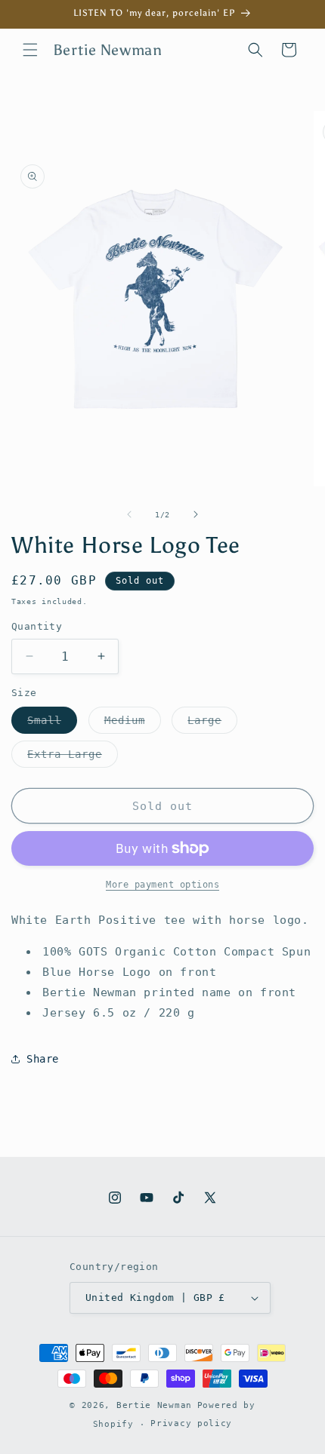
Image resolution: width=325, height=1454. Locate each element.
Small (52, 723)
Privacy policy (191, 1423)
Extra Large (72, 757)
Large (212, 723)
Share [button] (42, 1059)
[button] (30, 49)
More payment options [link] (162, 884)
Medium (132, 723)
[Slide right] (195, 514)
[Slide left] (129, 514)
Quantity (36, 626)
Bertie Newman (154, 1405)
